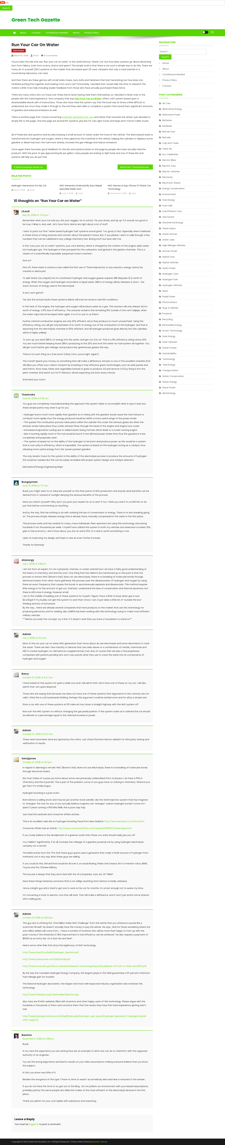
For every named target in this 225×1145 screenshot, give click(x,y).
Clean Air (167, 148)
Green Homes (169, 234)
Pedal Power (168, 296)
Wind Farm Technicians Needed (136, 167)
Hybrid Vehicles (170, 262)
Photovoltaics (169, 302)
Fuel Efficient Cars (172, 211)
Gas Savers (18, 50)
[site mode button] (205, 32)
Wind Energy (169, 393)
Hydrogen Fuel (170, 279)
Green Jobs (168, 239)
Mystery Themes (99, 1141)
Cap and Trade (170, 143)
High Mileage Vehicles (173, 245)
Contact (36, 32)
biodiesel (167, 125)
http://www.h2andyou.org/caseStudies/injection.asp (51, 994)
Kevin (36, 55)
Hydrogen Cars (170, 273)
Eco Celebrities (170, 154)
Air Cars (166, 103)
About (23, 32)
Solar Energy (168, 336)
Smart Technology (172, 330)
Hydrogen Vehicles (172, 285)
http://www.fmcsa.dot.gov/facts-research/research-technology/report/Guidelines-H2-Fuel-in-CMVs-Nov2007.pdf (84, 966)
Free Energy (168, 199)
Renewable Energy (172, 325)
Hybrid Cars (168, 256)
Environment (169, 194)
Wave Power (169, 387)
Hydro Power (169, 268)
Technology (168, 359)
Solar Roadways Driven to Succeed (31, 167)
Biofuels (166, 137)
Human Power (169, 251)
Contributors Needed (57, 32)
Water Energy (169, 381)
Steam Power (169, 347)
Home (76, 32)
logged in (34, 1124)
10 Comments (50, 55)
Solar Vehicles (169, 342)
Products (167, 313)
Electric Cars (169, 165)
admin (26, 634)
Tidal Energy (168, 364)
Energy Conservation (173, 188)
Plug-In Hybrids (170, 307)
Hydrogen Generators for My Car (28, 185)
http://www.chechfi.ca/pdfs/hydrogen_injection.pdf (51, 952)
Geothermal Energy (172, 222)
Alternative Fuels (171, 114)
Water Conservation (173, 376)
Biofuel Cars (168, 131)
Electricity (167, 177)
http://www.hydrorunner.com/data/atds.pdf (46, 959)
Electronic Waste (171, 182)
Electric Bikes (169, 160)
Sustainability (169, 353)
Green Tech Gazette (35, 19)
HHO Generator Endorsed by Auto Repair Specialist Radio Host (81, 187)
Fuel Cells (167, 205)
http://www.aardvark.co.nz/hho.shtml (124, 821)
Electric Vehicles (171, 171)
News (165, 290)
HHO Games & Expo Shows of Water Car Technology (129, 187)
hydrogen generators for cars (78, 117)
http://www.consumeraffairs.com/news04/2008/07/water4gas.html (95, 828)
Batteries (167, 120)
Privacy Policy (91, 32)
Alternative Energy (172, 109)
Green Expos (169, 228)
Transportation (170, 370)
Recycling (167, 319)
